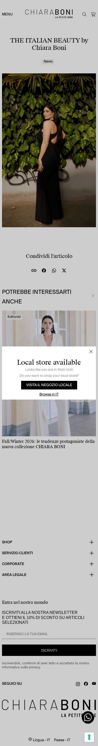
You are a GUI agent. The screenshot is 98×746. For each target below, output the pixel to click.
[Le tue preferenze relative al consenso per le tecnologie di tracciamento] (89, 737)
